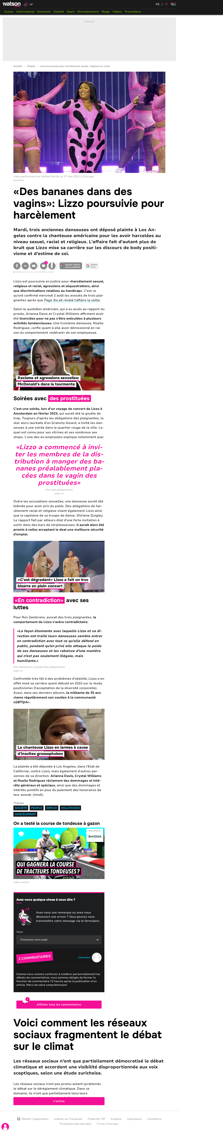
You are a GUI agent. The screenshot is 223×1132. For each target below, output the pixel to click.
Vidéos (117, 12)
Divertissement (88, 12)
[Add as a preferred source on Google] (70, 265)
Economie (44, 12)
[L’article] (89, 1061)
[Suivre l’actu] (92, 265)
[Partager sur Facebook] (16, 265)
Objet (19, 932)
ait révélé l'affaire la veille (72, 300)
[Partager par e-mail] (33, 265)
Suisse (8, 12)
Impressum (134, 1119)
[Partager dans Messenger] (25, 265)
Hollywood (70, 808)
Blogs (106, 12)
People (31, 66)
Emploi (51, 808)
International (25, 12)
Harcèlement (25, 814)
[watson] (12, 4)
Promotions (133, 12)
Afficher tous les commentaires (59, 1004)
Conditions (154, 1119)
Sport (71, 12)
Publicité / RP (96, 1119)
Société (58, 12)
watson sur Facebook (68, 1119)
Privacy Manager (108, 1124)
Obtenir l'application (35, 1119)
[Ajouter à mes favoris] (51, 265)
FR (166, 4)
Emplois (116, 1119)
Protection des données (75, 1124)
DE (158, 4)
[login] (5, 1127)
